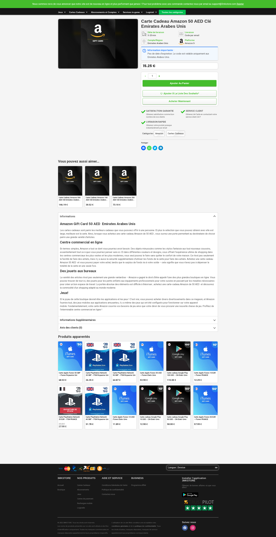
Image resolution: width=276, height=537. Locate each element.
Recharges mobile (84, 503)
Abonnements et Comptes (104, 12)
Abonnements (83, 490)
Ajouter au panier (179, 83)
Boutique (61, 490)
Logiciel (150, 12)
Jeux (60, 12)
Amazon (159, 133)
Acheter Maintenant (179, 101)
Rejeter (240, 4)
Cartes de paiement (85, 499)
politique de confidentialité (145, 526)
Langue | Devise (176, 467)
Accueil (60, 485)
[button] (179, 93)
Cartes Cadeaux (77, 12)
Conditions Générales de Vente (114, 485)
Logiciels (81, 508)
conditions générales (120, 526)
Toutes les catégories (172, 12)
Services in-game (131, 12)
